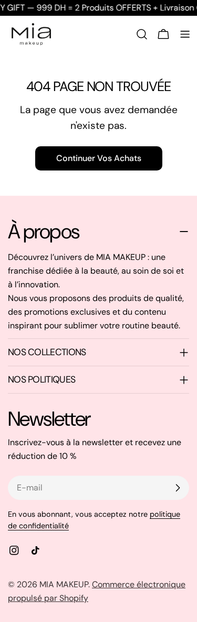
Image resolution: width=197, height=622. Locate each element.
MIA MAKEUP (63, 584)
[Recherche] (141, 34)
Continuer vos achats (98, 158)
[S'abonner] (177, 487)
